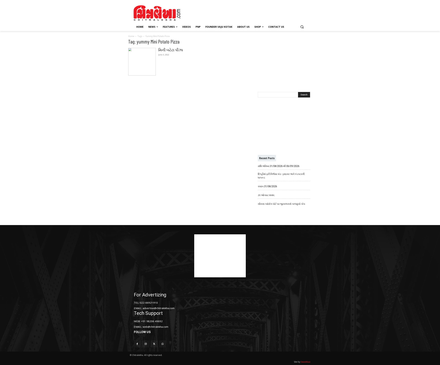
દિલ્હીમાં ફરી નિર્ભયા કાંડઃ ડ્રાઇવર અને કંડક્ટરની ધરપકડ (281, 176)
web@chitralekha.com (155, 326)
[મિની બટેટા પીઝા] (142, 61)
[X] (154, 344)
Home (131, 36)
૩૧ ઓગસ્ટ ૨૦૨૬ (266, 195)
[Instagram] (145, 344)
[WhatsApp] (162, 344)
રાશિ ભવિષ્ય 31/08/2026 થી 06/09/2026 (278, 166)
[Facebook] (137, 344)
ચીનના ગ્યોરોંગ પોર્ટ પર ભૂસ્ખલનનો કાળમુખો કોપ (281, 204)
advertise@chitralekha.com (158, 308)
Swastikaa (305, 361)
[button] (302, 27)
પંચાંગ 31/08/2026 (267, 186)
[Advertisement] (249, 12)
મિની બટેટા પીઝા (170, 50)
